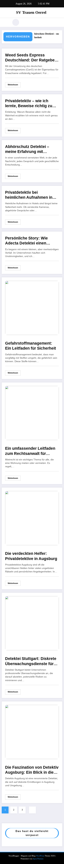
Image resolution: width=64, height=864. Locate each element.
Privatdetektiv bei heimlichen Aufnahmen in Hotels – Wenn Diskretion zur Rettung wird (29, 195)
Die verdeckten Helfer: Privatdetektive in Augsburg (31, 556)
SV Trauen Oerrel (31, 12)
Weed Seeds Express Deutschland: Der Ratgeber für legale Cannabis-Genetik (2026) (31, 58)
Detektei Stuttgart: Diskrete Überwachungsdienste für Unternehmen (30, 661)
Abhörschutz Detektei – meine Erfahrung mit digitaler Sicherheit (27, 149)
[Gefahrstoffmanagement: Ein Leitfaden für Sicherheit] (32, 307)
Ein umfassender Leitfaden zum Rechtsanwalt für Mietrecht (30, 451)
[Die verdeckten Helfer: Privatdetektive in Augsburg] (32, 518)
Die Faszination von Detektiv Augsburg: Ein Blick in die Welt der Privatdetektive (32, 770)
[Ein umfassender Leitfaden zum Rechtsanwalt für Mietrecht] (32, 413)
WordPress (40, 856)
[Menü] (6, 22)
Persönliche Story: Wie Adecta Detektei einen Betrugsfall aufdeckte (26, 241)
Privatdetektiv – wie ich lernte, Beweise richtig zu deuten (28, 104)
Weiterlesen (13, 85)
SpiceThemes (38, 859)
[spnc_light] (15, 22)
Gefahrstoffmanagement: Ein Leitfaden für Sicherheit (30, 345)
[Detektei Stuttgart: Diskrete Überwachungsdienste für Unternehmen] (32, 623)
